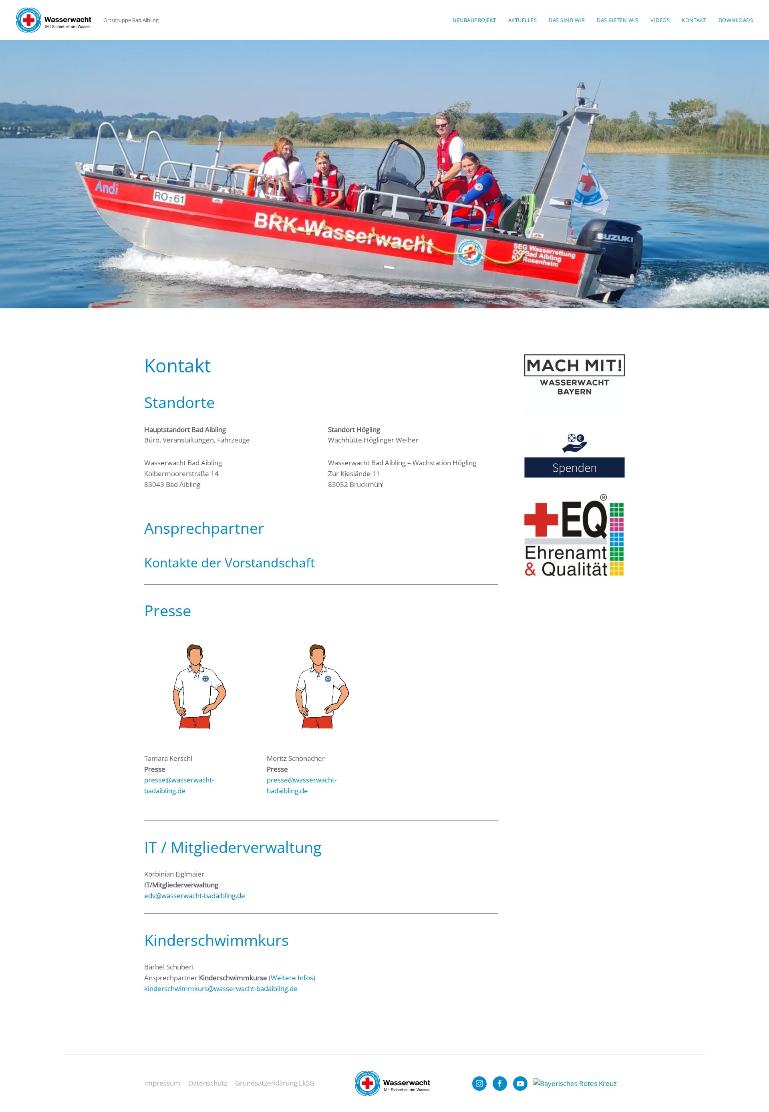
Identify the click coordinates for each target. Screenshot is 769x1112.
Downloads (736, 20)
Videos (660, 20)
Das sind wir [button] (567, 20)
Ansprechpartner (204, 527)
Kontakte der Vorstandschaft (229, 562)
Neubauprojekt (474, 20)
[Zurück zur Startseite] (53, 20)
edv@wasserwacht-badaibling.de (194, 895)
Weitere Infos (292, 977)
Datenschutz (207, 1083)
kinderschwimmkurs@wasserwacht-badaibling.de (221, 988)
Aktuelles (522, 20)
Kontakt (694, 20)
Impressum (162, 1083)
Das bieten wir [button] (617, 20)
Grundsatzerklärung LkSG (274, 1083)
